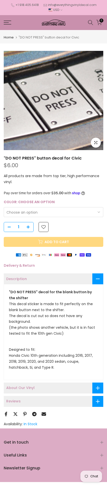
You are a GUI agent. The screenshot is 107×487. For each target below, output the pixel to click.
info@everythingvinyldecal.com (72, 5)
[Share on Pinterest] (25, 414)
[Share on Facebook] (6, 414)
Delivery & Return (19, 265)
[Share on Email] (44, 414)
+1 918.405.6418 (27, 5)
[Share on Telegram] (34, 414)
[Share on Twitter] (15, 414)
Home (9, 37)
